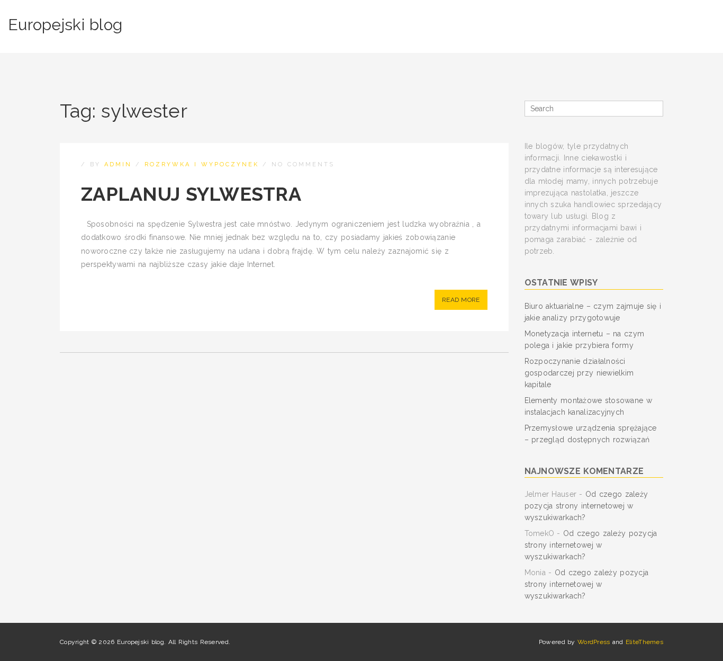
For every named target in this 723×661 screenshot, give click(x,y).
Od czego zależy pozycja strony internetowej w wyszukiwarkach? (586, 506)
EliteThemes (644, 642)
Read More (461, 299)
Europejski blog (65, 24)
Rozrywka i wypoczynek (201, 164)
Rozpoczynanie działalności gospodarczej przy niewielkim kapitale (579, 373)
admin (118, 164)
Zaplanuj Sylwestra (191, 194)
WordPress (593, 642)
